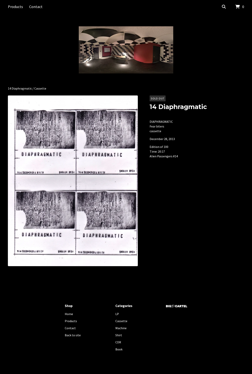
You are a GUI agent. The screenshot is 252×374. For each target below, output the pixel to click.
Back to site (73, 335)
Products (15, 6)
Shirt (118, 335)
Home (69, 314)
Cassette (40, 88)
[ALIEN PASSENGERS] (126, 49)
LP (117, 314)
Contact (36, 6)
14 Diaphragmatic (20, 88)
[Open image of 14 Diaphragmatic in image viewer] (73, 180)
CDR (118, 342)
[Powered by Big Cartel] (176, 306)
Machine (121, 328)
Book (118, 349)
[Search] (223, 7)
